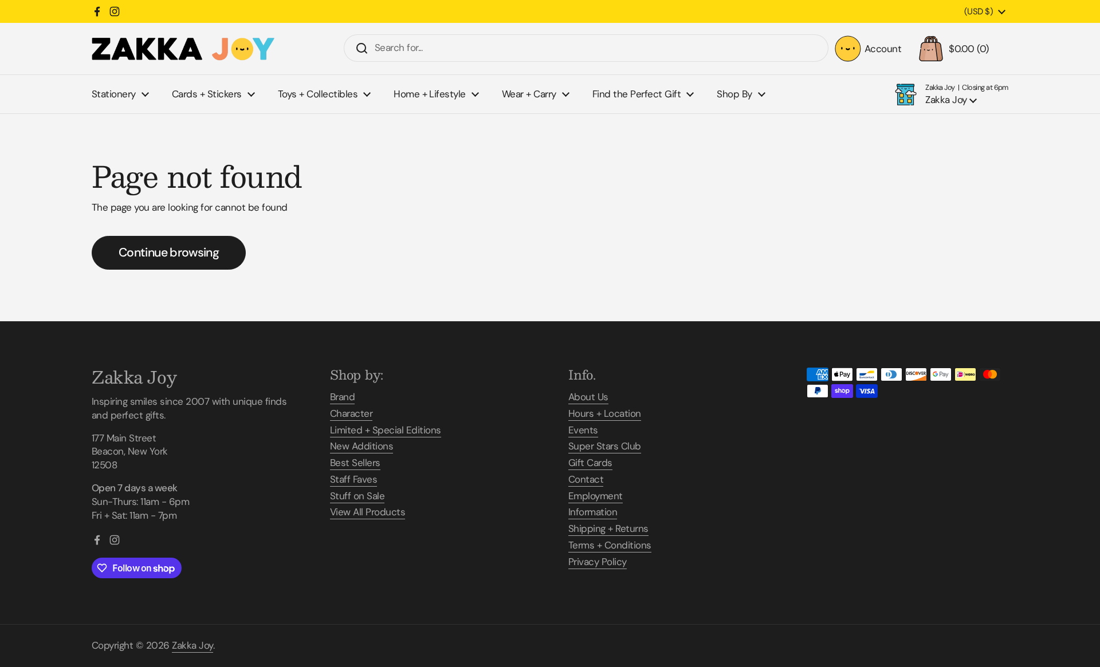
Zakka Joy (192, 645)
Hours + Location (604, 413)
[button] (960, 48)
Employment (595, 496)
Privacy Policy (597, 561)
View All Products (367, 512)
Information (592, 512)
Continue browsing (169, 252)
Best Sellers (355, 462)
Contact (585, 479)
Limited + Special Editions (385, 430)
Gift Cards (590, 462)
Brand (342, 396)
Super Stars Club (604, 446)
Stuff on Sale (357, 496)
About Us (588, 396)
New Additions (361, 446)
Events (583, 430)
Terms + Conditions (609, 545)
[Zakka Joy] (183, 49)
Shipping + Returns (608, 528)
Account (883, 48)
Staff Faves (353, 479)
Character (351, 413)
